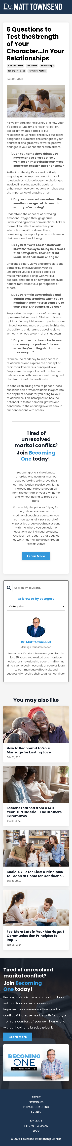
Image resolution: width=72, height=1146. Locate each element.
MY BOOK (36, 1121)
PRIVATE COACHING (36, 1107)
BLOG (36, 1131)
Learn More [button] (18, 1037)
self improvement (16, 71)
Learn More (36, 556)
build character (15, 65)
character (32, 65)
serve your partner (37, 71)
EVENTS (36, 1112)
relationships (47, 65)
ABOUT (36, 1097)
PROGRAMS (36, 1102)
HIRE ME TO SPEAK (36, 1126)
